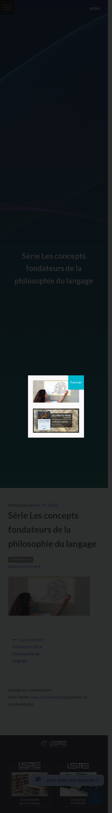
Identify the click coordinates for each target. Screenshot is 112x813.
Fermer (76, 382)
